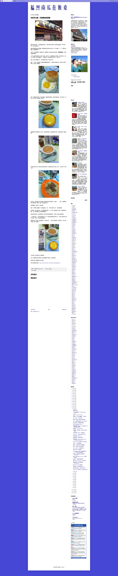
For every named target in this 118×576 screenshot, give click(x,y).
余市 (73, 241)
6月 (74, 479)
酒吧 (73, 268)
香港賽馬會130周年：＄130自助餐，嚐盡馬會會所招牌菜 (80, 426)
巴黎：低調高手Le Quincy (77, 424)
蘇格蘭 (73, 311)
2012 (73, 491)
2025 (73, 390)
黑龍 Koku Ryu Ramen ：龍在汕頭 (79, 460)
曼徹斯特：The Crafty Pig (77, 428)
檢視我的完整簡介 (74, 52)
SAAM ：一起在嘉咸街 (77, 443)
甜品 (73, 277)
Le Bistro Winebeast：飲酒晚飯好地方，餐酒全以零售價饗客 (79, 452)
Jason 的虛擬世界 (75, 513)
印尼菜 (73, 229)
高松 (73, 380)
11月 (74, 471)
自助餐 (73, 237)
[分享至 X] (48, 269)
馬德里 (73, 269)
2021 (73, 396)
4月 (74, 482)
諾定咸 (73, 305)
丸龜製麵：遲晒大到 (81, 102)
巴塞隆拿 (73, 209)
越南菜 (73, 283)
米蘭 (73, 236)
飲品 (73, 286)
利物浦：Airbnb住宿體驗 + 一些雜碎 (79, 416)
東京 (73, 250)
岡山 (73, 248)
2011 (73, 492)
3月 (74, 484)
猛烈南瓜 (74, 46)
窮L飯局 (73, 298)
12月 (74, 409)
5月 (74, 481)
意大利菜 (73, 287)
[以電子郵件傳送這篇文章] (46, 269)
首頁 (49, 309)
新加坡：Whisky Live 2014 (78, 414)
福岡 (73, 296)
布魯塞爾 (73, 222)
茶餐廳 (35, 270)
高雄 (73, 272)
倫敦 (73, 258)
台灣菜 (73, 218)
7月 (74, 478)
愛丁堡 (73, 289)
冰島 (73, 226)
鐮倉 (73, 312)
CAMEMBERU (75, 517)
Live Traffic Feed (78, 525)
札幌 (73, 223)
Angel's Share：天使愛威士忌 (78, 448)
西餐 (73, 240)
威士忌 (73, 252)
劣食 (73, 227)
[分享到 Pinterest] (51, 269)
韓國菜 (73, 308)
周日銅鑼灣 (80, 163)
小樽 (73, 206)
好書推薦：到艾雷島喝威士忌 (78, 466)
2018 (73, 401)
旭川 (73, 234)
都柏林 (73, 279)
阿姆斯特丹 (74, 251)
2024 (73, 391)
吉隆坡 (73, 232)
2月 (74, 486)
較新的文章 (33, 309)
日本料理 (73, 212)
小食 (73, 205)
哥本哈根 (73, 259)
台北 (73, 215)
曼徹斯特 (73, 276)
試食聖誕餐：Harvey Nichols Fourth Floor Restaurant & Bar (79, 440)
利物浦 (73, 243)
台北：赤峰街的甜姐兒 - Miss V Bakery (80, 421)
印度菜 (73, 230)
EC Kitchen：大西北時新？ (78, 418)
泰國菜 (73, 262)
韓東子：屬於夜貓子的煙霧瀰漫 (78, 444)
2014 (73, 407)
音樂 (73, 257)
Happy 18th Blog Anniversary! (77, 518)
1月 (74, 487)
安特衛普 (73, 233)
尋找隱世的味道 (75, 502)
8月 (74, 476)
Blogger (62, 567)
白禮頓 (73, 225)
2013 (73, 489)
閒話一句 (73, 284)
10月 (74, 473)
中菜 (73, 208)
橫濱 (73, 361)
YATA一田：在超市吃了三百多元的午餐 (80, 469)
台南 (73, 216)
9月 (74, 474)
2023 (73, 393)
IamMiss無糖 (74, 498)
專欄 (73, 273)
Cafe (73, 314)
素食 (73, 265)
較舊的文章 (64, 309)
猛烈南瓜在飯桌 (76, 76)
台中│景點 (74, 514)
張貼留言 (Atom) (36, 311)
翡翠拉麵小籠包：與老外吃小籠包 (79, 468)
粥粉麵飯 (73, 282)
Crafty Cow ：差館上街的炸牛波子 (79, 434)
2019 (73, 399)
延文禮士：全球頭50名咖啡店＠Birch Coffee (82, 139)
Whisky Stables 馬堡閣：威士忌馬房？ (80, 441)
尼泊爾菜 (73, 219)
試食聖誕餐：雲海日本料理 (78, 437)
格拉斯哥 (73, 261)
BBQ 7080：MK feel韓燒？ (78, 464)
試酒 (73, 293)
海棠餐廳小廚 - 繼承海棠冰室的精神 (78, 503)
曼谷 (73, 275)
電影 (73, 294)
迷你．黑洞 (74, 506)
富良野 (73, 280)
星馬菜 (73, 255)
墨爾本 (73, 300)
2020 (73, 398)
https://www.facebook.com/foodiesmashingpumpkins (50, 262)
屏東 (73, 254)
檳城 (73, 362)
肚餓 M (73, 499)
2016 (73, 404)
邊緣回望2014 (75, 410)
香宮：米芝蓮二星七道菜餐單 (78, 446)
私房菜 (73, 247)
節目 (73, 291)
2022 (73, 395)
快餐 (73, 244)
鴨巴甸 (73, 307)
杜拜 (73, 245)
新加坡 (73, 290)
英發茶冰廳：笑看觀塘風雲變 (78, 422)
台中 (73, 213)
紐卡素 (73, 264)
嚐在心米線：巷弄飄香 (77, 449)
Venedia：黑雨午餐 (81, 186)
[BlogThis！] (47, 269)
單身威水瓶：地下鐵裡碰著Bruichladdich (78, 463)
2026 (73, 388)
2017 (73, 403)
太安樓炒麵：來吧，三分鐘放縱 (78, 432)
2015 (73, 406)
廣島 (73, 297)
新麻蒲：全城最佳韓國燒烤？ (78, 459)
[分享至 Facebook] (49, 269)
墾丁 (73, 301)
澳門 (73, 304)
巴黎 (73, 211)
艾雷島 (73, 370)
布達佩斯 (73, 220)
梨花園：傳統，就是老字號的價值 (79, 419)
